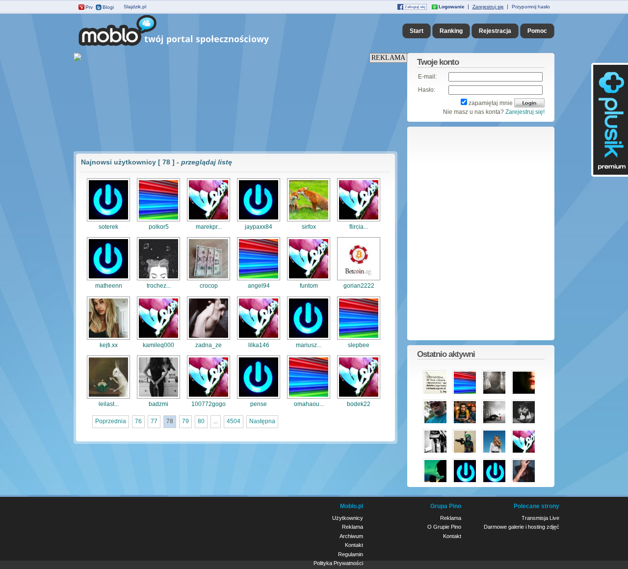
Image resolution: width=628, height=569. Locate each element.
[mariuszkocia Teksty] (308, 339)
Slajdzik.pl (135, 6)
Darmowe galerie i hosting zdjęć (521, 527)
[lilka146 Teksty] (258, 339)
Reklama (352, 527)
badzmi (158, 404)
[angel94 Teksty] (258, 279)
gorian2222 (358, 285)
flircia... (358, 226)
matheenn (108, 285)
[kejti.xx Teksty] (108, 339)
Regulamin (350, 554)
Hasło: (426, 90)
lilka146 (258, 345)
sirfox (309, 226)
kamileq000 (158, 345)
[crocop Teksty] (208, 279)
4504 (233, 421)
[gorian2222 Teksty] (358, 279)
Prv (89, 7)
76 (138, 421)
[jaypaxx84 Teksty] (258, 220)
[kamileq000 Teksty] (158, 339)
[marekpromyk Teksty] (208, 220)
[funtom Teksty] (308, 279)
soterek (108, 226)
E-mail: (427, 77)
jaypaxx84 (258, 226)
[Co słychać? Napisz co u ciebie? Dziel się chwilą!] (188, 46)
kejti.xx (109, 345)
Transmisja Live (540, 518)
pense (258, 404)
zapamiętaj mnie (490, 103)
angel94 (259, 285)
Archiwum (351, 536)
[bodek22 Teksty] (358, 398)
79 (185, 421)
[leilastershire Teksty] (108, 398)
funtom (309, 285)
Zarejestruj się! (525, 112)
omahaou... (309, 404)
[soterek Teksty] (108, 220)
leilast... (109, 404)
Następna (262, 421)
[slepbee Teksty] (358, 339)
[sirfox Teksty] (308, 220)
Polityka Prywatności (338, 563)
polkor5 (159, 226)
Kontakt (354, 545)
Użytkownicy (347, 518)
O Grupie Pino (444, 527)
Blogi (108, 7)
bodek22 (358, 404)
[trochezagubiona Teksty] (158, 279)
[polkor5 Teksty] (158, 220)
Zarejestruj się (488, 6)
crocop (209, 285)
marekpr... (209, 226)
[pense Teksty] (258, 398)
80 (201, 421)
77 (154, 421)
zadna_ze (208, 345)
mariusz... (308, 345)
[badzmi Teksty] (158, 398)
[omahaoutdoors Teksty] (308, 398)
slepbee (358, 345)
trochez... (159, 285)
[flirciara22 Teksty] (358, 220)
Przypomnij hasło (531, 6)
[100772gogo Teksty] (208, 398)
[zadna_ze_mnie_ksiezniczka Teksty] (208, 339)
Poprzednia (110, 421)
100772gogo (208, 404)
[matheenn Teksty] (108, 279)
